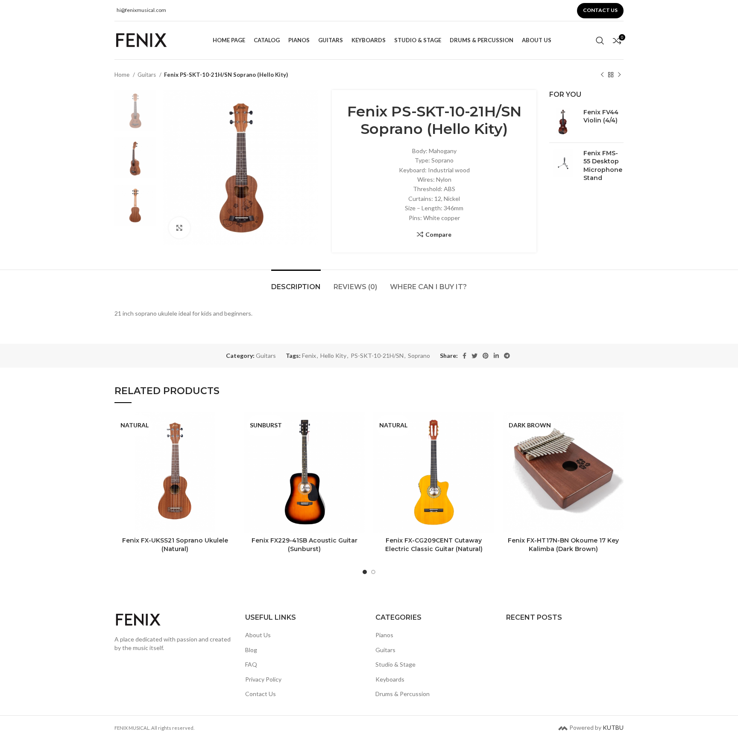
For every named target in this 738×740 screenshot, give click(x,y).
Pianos (384, 634)
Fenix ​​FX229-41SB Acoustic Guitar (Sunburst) (304, 545)
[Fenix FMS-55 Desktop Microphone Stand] (563, 167)
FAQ (251, 664)
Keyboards (389, 679)
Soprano (419, 355)
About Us (258, 634)
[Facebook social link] (464, 355)
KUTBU (613, 727)
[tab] (296, 283)
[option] (135, 110)
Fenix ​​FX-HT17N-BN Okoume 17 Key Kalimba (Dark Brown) (563, 545)
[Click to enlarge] (179, 227)
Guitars (147, 74)
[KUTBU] (563, 727)
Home (122, 74)
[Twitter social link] (474, 355)
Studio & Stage (395, 664)
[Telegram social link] (506, 355)
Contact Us (260, 694)
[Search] (600, 40)
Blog (251, 649)
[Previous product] (602, 75)
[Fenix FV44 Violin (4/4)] (563, 122)
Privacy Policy (263, 679)
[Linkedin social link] (496, 355)
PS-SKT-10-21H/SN (377, 355)
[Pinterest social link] (485, 355)
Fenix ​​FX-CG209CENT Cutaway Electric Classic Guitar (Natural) (434, 545)
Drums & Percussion (402, 694)
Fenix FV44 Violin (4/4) (600, 116)
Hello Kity (333, 355)
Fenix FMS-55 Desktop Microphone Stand (602, 165)
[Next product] (619, 75)
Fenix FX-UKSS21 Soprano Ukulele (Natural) (175, 545)
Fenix (309, 355)
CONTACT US (600, 10)
